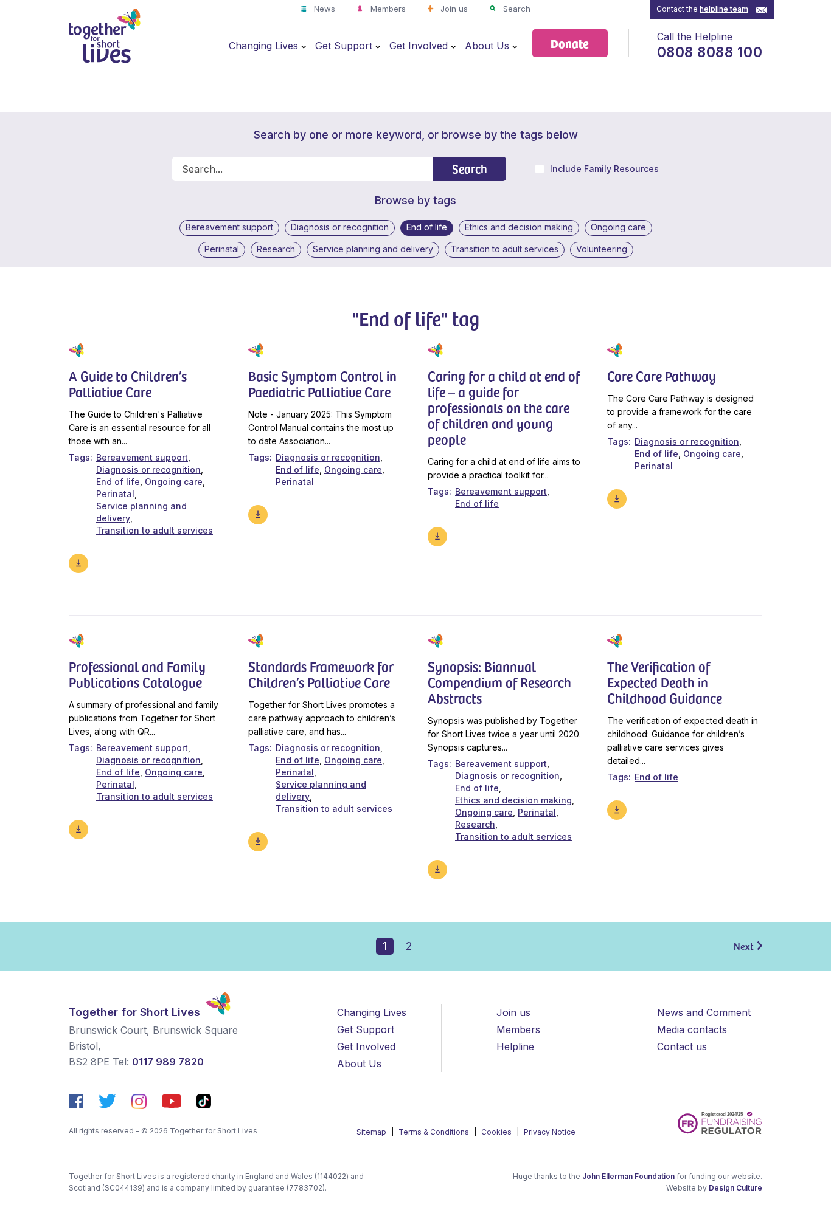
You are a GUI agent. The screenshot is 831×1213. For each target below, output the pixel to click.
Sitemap (372, 1131)
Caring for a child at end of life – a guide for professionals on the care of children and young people (504, 407)
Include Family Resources (604, 169)
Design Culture (735, 1187)
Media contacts (692, 1029)
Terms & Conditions (434, 1131)
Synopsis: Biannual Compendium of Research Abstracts (499, 682)
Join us (453, 8)
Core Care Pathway (661, 375)
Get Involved (418, 46)
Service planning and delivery (373, 249)
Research (276, 249)
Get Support (343, 46)
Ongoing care (618, 227)
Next (744, 945)
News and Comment (704, 1012)
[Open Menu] (303, 46)
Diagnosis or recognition (340, 227)
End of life (426, 227)
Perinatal (221, 249)
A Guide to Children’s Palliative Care (128, 383)
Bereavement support (229, 227)
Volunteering (601, 249)
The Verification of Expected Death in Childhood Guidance (664, 682)
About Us (487, 46)
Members (387, 8)
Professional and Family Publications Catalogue (137, 674)
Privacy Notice (549, 1131)
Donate (570, 43)
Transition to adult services (504, 249)
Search (515, 8)
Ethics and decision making (519, 227)
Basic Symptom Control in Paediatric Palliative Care (322, 383)
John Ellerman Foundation (628, 1176)
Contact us (682, 1046)
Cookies (497, 1131)
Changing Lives (263, 46)
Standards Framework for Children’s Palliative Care (321, 674)
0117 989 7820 (168, 1062)
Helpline (515, 1046)
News (323, 8)
